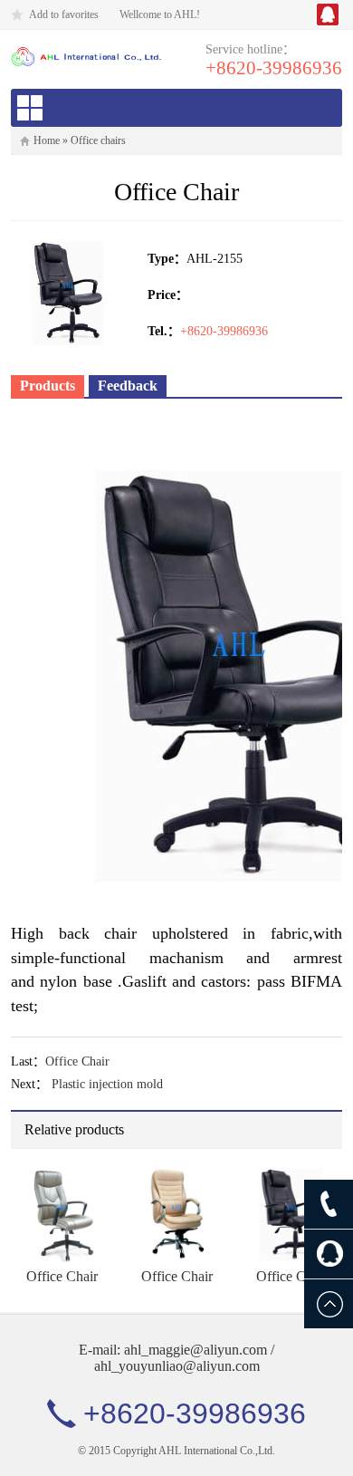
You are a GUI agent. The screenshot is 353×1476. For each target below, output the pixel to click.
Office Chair (77, 1061)
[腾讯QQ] (328, 1254)
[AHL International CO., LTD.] (86, 55)
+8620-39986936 (273, 68)
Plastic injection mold (107, 1084)
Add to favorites (64, 14)
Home (46, 140)
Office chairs (98, 140)
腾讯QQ (328, 14)
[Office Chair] (61, 1213)
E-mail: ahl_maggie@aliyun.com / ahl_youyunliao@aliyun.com (176, 1358)
